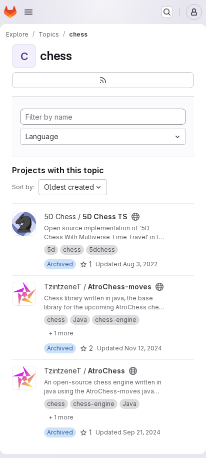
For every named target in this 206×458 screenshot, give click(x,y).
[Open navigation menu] (28, 12)
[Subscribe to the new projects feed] (103, 80)
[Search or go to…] (167, 12)
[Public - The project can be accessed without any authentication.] (136, 217)
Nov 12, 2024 (143, 348)
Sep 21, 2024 (141, 432)
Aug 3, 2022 (140, 264)
